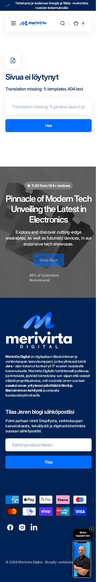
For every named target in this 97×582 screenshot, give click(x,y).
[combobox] (46, 107)
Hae (46, 125)
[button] (13, 23)
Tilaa (46, 462)
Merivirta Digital (30, 562)
